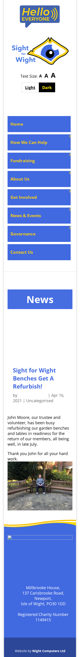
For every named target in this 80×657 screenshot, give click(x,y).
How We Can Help (28, 142)
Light (32, 87)
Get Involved (23, 197)
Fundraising (22, 161)
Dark (48, 87)
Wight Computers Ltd (48, 651)
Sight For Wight (32, 395)
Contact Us (21, 252)
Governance (23, 234)
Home (16, 124)
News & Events (25, 215)
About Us (19, 179)
